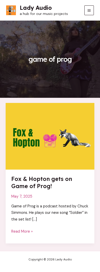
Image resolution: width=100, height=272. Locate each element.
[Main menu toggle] (89, 10)
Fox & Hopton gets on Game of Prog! (41, 182)
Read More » (22, 232)
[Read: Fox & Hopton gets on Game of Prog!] (50, 136)
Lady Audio (36, 7)
